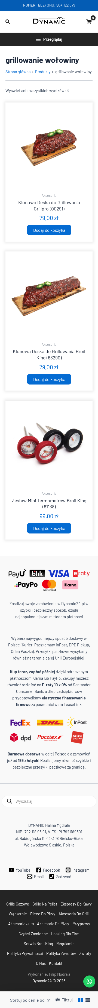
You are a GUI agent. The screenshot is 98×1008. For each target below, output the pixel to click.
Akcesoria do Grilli (74, 913)
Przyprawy (81, 923)
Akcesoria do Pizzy (53, 923)
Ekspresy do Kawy (76, 903)
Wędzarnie (18, 913)
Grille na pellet (44, 903)
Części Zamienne (33, 933)
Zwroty (85, 953)
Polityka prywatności (25, 953)
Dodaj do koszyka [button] (49, 230)
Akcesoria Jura (21, 923)
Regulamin (65, 943)
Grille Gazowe (17, 903)
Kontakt (55, 963)
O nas (41, 963)
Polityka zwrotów (61, 953)
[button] (7, 21)
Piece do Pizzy (42, 913)
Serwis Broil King (38, 943)
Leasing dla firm (65, 933)
